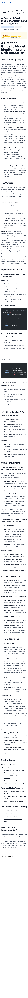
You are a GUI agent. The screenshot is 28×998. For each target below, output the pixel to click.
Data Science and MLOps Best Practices (15, 810)
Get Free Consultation (13, 880)
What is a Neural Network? (11, 816)
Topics (4, 12)
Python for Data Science (10, 813)
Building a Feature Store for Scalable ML (15, 801)
